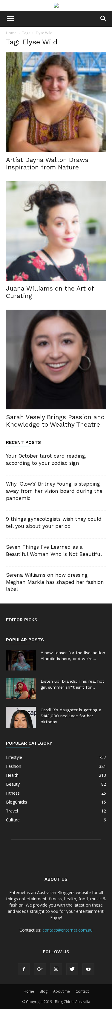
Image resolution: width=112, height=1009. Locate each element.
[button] (103, 19)
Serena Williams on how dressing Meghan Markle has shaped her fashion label (55, 582)
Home (11, 32)
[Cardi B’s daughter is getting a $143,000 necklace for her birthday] (21, 717)
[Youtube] (88, 969)
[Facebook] (24, 969)
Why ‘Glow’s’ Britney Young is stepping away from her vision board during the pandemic (54, 491)
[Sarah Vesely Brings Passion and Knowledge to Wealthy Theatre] (56, 359)
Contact (82, 991)
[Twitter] (72, 969)
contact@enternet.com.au (67, 930)
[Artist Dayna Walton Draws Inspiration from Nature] (56, 102)
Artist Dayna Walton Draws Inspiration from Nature (47, 163)
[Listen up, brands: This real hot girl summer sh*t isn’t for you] (21, 688)
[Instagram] (56, 969)
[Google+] (40, 969)
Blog (43, 991)
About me (61, 991)
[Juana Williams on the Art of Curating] (56, 231)
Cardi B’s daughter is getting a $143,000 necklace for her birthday (71, 715)
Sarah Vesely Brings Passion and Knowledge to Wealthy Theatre (55, 420)
